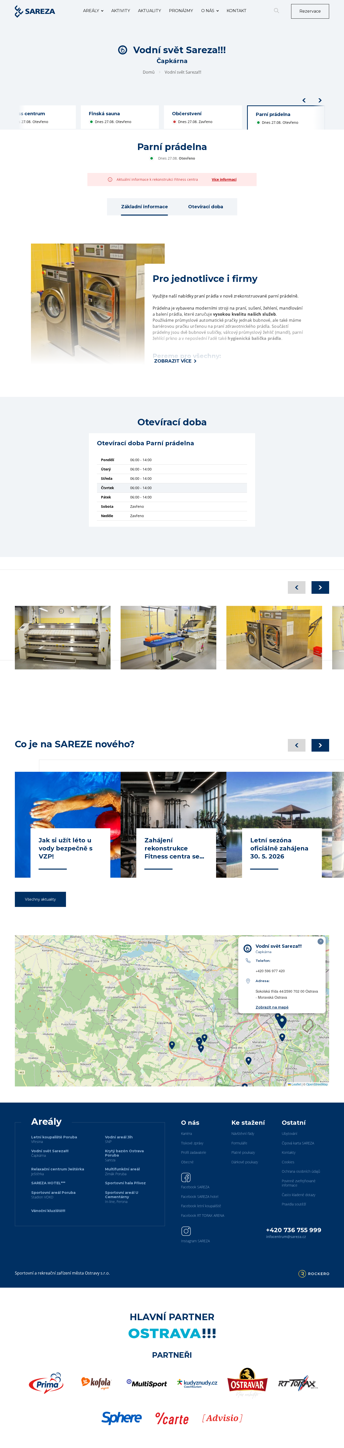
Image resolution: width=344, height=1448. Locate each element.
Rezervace (310, 11)
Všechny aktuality (40, 899)
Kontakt (237, 10)
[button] (204, 1038)
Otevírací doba (205, 207)
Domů (149, 72)
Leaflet (296, 1084)
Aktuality (149, 10)
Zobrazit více (173, 361)
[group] (120, 117)
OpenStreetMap (317, 1084)
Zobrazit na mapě (272, 1007)
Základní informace (144, 207)
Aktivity (120, 10)
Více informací (224, 179)
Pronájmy (181, 10)
